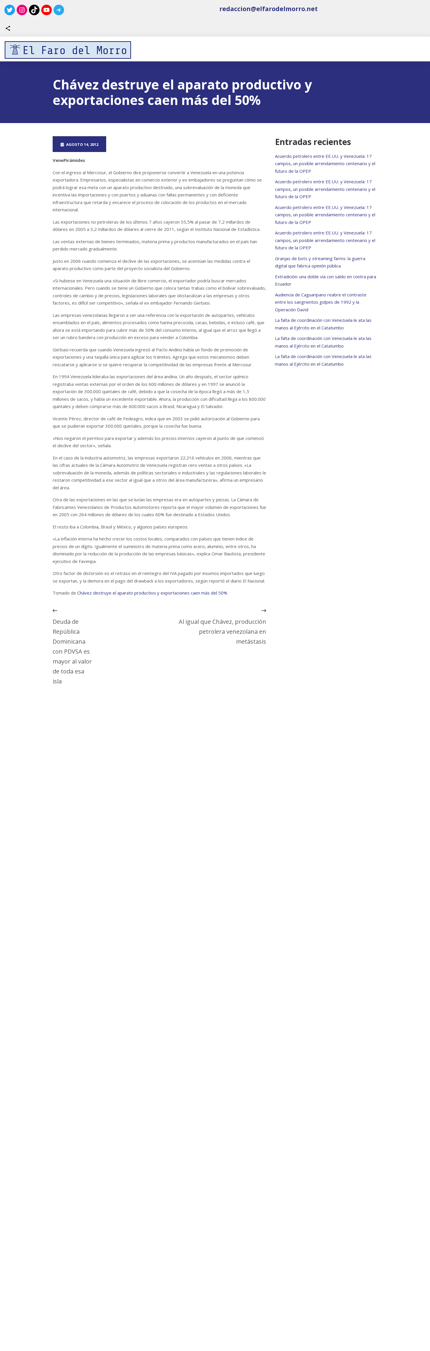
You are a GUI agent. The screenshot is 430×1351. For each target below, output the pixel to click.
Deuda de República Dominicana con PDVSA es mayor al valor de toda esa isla (72, 651)
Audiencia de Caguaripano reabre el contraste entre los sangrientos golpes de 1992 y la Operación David (321, 302)
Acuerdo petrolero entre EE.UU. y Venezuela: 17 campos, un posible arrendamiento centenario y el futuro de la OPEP (325, 163)
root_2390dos (135, 144)
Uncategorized (189, 144)
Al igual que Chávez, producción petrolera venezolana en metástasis (222, 631)
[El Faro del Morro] (68, 50)
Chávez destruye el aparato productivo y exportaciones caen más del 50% (152, 593)
